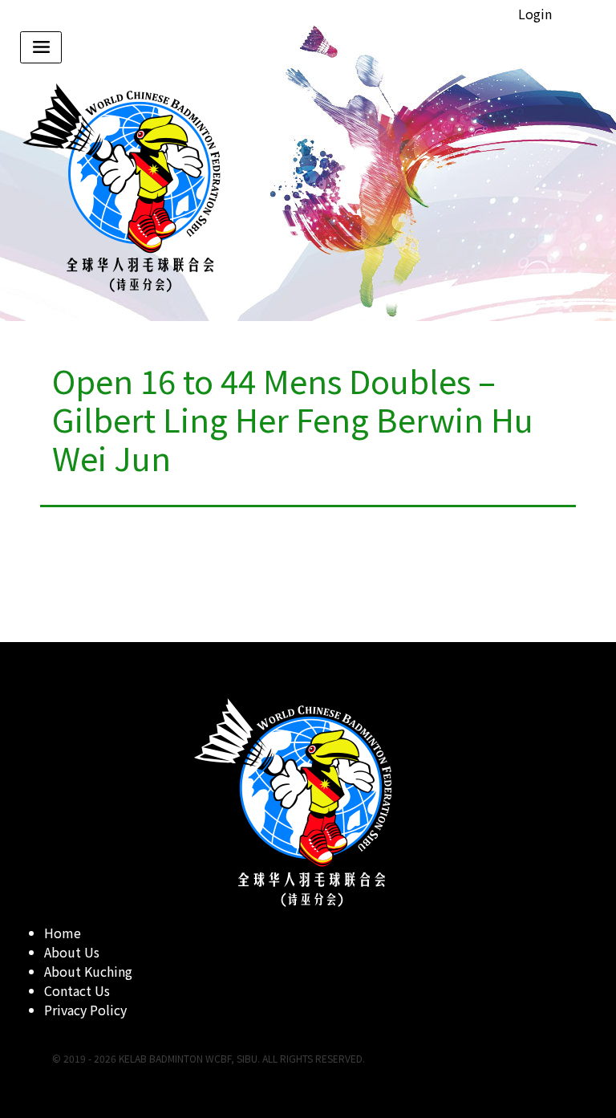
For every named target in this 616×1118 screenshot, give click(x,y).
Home (62, 932)
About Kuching (88, 971)
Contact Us (77, 990)
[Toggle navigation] (41, 47)
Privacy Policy (85, 1009)
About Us (71, 951)
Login (535, 13)
